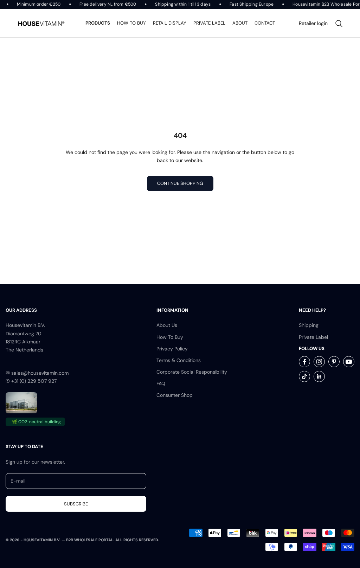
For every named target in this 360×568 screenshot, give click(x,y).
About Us (166, 325)
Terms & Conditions (178, 360)
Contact (265, 23)
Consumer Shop (174, 395)
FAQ (160, 383)
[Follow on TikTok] (304, 376)
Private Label (313, 337)
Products (97, 23)
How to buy (131, 23)
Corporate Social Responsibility (191, 372)
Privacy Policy (172, 349)
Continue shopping (180, 183)
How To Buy (169, 337)
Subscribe (76, 504)
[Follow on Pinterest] (334, 361)
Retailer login (313, 23)
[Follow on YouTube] (348, 361)
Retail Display (169, 23)
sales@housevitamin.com (40, 373)
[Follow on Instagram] (319, 361)
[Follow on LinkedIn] (319, 376)
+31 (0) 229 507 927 (34, 381)
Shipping (309, 325)
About (240, 23)
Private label (209, 23)
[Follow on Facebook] (304, 361)
